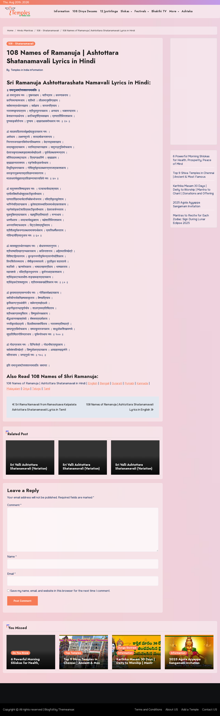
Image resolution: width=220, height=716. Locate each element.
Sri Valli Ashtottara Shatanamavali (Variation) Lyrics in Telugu (28, 468)
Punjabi (129, 383)
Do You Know (21, 652)
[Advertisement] (194, 92)
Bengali (104, 383)
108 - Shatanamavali (21, 43)
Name (12, 556)
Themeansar (66, 709)
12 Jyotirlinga (109, 11)
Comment (14, 505)
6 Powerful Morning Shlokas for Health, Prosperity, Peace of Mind (192, 160)
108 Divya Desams (84, 11)
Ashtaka (187, 11)
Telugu (36, 388)
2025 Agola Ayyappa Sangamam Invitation (186, 204)
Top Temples (73, 652)
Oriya (26, 388)
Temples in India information (27, 69)
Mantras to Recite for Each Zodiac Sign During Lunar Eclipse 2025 (191, 219)
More (173, 11)
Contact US (209, 709)
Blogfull (49, 709)
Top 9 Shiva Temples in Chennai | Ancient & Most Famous (193, 175)
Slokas (125, 11)
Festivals (141, 11)
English (92, 383)
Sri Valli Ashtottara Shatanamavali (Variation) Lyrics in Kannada (133, 468)
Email (11, 574)
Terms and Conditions (148, 709)
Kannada (142, 383)
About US (172, 709)
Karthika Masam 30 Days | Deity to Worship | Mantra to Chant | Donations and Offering (193, 189)
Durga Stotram (127, 647)
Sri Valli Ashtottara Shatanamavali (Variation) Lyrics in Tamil (81, 468)
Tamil (46, 388)
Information (62, 11)
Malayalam (13, 388)
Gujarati (117, 383)
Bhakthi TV (159, 11)
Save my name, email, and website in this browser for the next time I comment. (60, 591)
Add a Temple (190, 709)
